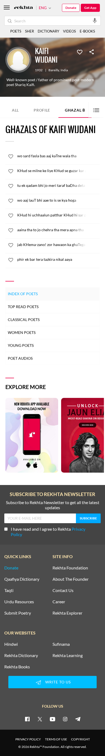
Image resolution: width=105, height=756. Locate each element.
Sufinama (61, 644)
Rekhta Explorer (67, 613)
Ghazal (75, 109)
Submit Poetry (17, 613)
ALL (15, 110)
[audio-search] (94, 20)
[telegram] (78, 719)
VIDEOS (69, 31)
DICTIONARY (48, 31)
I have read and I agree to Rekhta (48, 531)
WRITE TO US (58, 682)
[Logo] (23, 8)
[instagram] (65, 719)
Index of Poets (23, 293)
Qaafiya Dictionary (21, 579)
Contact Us (63, 590)
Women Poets (22, 332)
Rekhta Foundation (70, 568)
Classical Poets (24, 319)
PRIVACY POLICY (28, 739)
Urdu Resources (19, 602)
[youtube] (52, 719)
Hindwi (11, 644)
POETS (15, 31)
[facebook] (27, 719)
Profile (42, 110)
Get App (90, 8)
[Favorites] (80, 51)
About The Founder (70, 579)
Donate (70, 8)
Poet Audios (20, 358)
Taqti (8, 590)
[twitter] (40, 719)
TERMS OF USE (56, 739)
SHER (29, 31)
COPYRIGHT (80, 739)
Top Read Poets (23, 306)
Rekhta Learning (67, 655)
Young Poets (21, 345)
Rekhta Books (17, 667)
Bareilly (53, 70)
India (64, 70)
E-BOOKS (87, 31)
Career (58, 602)
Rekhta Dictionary (21, 655)
